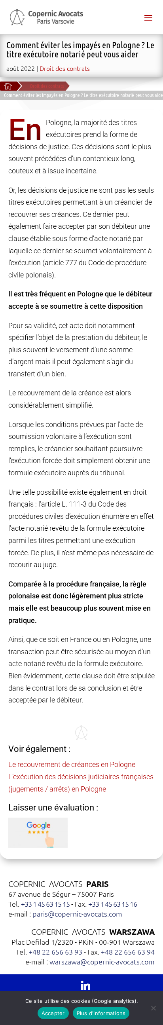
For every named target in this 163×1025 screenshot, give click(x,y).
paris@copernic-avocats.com (77, 913)
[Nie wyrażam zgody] (153, 1008)
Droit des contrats (65, 68)
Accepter (53, 1013)
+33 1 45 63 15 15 (45, 903)
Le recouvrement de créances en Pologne (71, 764)
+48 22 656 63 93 (55, 951)
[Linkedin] (85, 985)
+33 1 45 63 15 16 (112, 903)
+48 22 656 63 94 (128, 951)
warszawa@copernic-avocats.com (102, 961)
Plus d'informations (101, 1013)
